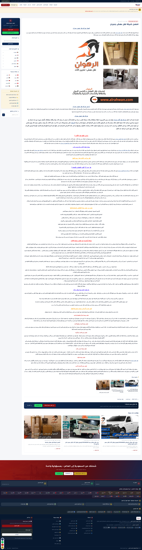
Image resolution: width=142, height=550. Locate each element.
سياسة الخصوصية (15, 548)
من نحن (29, 4)
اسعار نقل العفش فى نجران (66, 143)
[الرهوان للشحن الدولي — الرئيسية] (138, 5)
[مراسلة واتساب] (2, 542)
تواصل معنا (9, 548)
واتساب (127, 399)
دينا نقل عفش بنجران (38, 150)
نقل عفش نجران (118, 32)
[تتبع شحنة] (2, 547)
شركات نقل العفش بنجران (123, 170)
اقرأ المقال (135, 450)
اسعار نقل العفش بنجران (120, 139)
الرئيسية (55, 4)
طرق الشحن (45, 4)
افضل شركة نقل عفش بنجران (81, 28)
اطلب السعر (10, 29)
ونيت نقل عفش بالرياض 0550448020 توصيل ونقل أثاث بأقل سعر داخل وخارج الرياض (121, 443)
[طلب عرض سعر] (2, 545)
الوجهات (51, 4)
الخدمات (33, 4)
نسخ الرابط (119, 399)
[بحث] (3, 114)
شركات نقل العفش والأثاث (133, 21)
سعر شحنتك (4, 4)
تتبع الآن (17, 534)
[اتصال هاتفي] (2, 539)
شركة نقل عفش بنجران (81, 116)
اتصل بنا (29, 405)
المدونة (25, 4)
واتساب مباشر (10, 32)
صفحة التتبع (10, 43)
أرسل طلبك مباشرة (89, 11)
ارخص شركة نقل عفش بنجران (81, 106)
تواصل (21, 4)
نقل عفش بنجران (134, 360)
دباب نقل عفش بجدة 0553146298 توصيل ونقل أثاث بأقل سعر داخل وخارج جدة (82, 443)
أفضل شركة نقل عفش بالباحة (52, 442)
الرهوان (73, 122)
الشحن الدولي (39, 4)
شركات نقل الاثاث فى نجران (124, 150)
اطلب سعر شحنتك (48, 405)
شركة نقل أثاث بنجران (119, 120)
